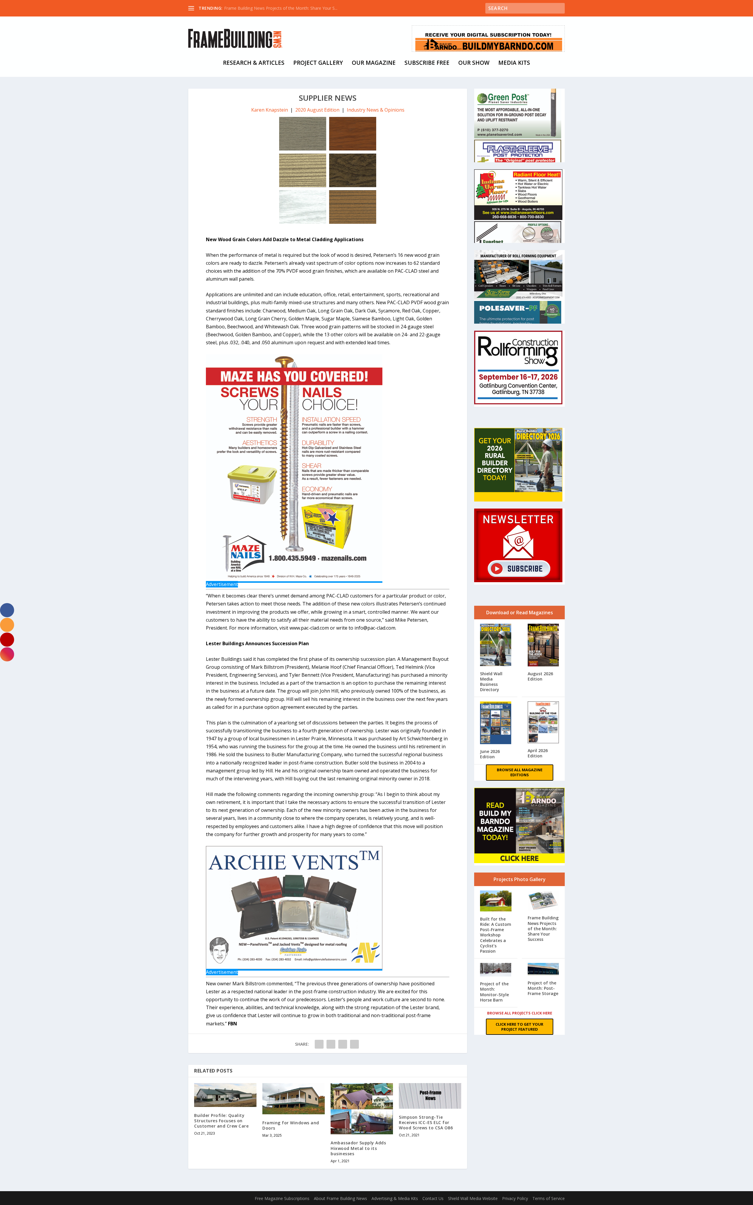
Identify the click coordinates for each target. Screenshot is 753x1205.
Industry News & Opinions (375, 110)
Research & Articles (253, 63)
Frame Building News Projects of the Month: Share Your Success (543, 928)
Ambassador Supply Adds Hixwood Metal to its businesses (358, 1148)
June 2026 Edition (490, 754)
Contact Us (433, 1198)
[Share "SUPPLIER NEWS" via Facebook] (319, 1044)
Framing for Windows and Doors (290, 1125)
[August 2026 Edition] (543, 646)
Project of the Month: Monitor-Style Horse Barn (494, 992)
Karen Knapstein (269, 110)
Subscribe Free (426, 63)
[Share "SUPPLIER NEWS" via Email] (343, 1044)
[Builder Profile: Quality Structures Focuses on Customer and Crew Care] (225, 1095)
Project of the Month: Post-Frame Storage (543, 988)
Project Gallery (318, 63)
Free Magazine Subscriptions (282, 1198)
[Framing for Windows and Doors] (293, 1098)
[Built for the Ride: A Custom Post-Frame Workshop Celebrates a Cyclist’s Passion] (496, 901)
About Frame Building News (340, 1198)
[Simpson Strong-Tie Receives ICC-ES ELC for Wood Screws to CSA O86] (430, 1096)
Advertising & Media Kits (394, 1198)
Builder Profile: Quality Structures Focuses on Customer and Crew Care (221, 1121)
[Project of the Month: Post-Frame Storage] (543, 969)
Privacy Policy (515, 1198)
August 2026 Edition (540, 676)
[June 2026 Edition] (496, 723)
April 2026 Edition (538, 753)
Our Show (473, 63)
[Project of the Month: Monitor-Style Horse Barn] (496, 970)
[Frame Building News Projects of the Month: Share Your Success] (543, 901)
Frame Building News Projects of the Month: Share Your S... (280, 8)
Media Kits (514, 63)
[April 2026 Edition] (543, 722)
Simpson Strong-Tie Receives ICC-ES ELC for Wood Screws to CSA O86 (426, 1122)
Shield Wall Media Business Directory (491, 682)
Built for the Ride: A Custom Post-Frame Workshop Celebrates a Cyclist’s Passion (495, 935)
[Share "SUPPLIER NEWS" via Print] (354, 1044)
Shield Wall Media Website (473, 1198)
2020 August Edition (317, 110)
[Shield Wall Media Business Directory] (496, 645)
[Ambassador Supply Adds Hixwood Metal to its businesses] (362, 1109)
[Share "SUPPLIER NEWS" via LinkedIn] (331, 1044)
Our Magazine (374, 63)
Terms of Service (548, 1198)
